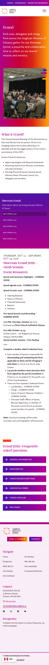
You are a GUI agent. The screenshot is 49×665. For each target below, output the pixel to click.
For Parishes (20, 3)
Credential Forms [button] (19, 488)
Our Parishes (8, 571)
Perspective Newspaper (38, 3)
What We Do (8, 566)
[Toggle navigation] (44, 11)
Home (5, 557)
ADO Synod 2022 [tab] (10, 239)
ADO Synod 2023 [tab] (9, 232)
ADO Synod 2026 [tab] (10, 214)
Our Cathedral (8, 576)
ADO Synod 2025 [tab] (9, 220)
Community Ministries (33, 571)
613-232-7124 (10, 601)
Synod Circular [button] (18, 498)
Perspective (7, 561)
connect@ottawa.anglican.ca (14, 606)
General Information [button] (21, 459)
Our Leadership (30, 566)
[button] (5, 611)
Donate (35, 539)
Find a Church (17, 539)
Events (10, 3)
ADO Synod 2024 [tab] (10, 226)
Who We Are (29, 561)
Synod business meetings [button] (22, 478)
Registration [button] (16, 469)
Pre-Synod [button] (15, 507)
